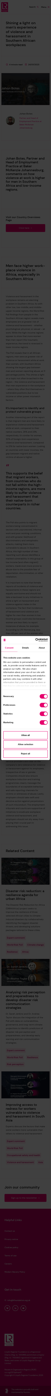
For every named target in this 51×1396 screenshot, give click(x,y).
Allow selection (25, 744)
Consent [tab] (9, 648)
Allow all (25, 735)
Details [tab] (25, 648)
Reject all (25, 753)
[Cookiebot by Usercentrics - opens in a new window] (36, 640)
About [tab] (42, 648)
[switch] (44, 705)
